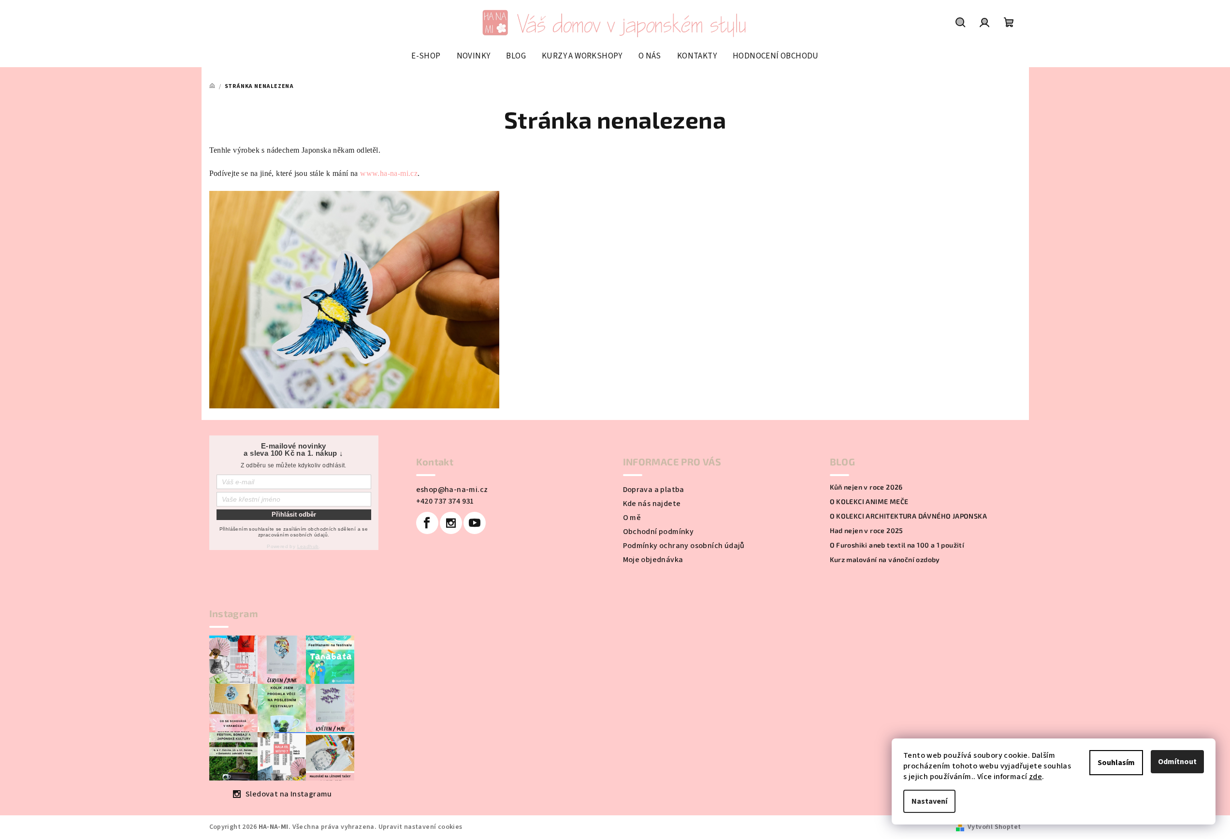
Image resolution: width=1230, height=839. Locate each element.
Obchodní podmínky (658, 531)
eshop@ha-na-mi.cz (452, 489)
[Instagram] (451, 523)
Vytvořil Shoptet (994, 827)
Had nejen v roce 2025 (866, 530)
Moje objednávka (653, 559)
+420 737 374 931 (445, 501)
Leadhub (308, 546)
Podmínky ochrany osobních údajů (684, 545)
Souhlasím (1116, 762)
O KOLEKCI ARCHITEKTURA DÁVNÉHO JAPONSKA (908, 516)
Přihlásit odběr (294, 514)
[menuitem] (426, 56)
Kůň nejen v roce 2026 (866, 487)
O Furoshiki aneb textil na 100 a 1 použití (897, 545)
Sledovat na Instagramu (289, 794)
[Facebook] (427, 523)
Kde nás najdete (652, 503)
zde (1035, 776)
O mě (632, 517)
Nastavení (929, 801)
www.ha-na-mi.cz (389, 173)
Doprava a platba (653, 489)
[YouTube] (474, 523)
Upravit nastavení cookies (420, 827)
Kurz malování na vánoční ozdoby (885, 559)
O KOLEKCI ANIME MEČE (869, 501)
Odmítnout (1177, 761)
